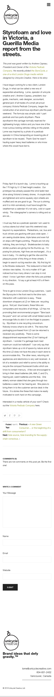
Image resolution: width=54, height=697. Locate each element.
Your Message (9, 493)
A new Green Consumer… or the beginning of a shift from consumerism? (27, 428)
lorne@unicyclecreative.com (36, 668)
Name (5, 536)
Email (5, 553)
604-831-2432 (44, 672)
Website (6, 570)
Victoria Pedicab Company (22, 405)
